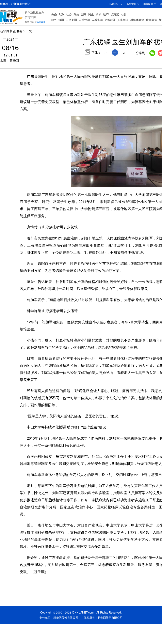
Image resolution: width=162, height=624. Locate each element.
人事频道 (122, 20)
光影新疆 (110, 20)
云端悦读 (84, 20)
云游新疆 (71, 20)
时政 (61, 14)
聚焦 (76, 14)
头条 (54, 14)
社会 (69, 14)
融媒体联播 (137, 20)
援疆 (61, 20)
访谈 (98, 14)
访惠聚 (115, 14)
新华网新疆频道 (11, 31)
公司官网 (30, 17)
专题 (123, 14)
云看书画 (97, 20)
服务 (54, 20)
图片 (84, 14)
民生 (91, 14)
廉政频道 (151, 20)
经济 (106, 14)
